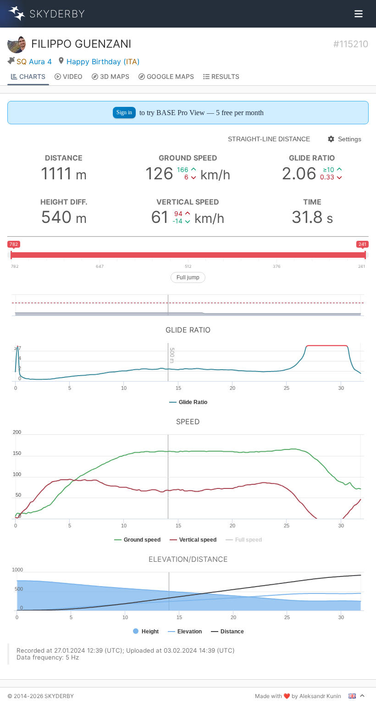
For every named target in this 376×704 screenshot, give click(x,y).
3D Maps (114, 76)
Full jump (188, 277)
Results (225, 76)
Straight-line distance (269, 139)
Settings (349, 139)
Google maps (170, 76)
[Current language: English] (357, 695)
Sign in (124, 112)
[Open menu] (358, 14)
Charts (32, 76)
